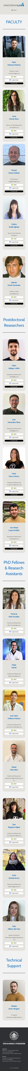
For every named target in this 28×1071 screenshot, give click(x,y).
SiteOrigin (16, 1068)
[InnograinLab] (14, 4)
